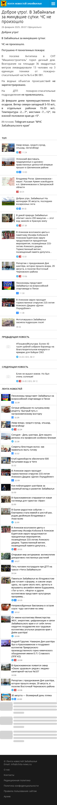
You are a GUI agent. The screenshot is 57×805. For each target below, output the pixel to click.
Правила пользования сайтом (20, 791)
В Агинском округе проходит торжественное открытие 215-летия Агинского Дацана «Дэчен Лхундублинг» (32, 473)
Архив (7, 796)
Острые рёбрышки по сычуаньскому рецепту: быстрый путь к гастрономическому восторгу (30, 411)
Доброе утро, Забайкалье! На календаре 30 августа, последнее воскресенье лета (34, 201)
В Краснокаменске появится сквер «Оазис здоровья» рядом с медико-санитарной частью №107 (30, 668)
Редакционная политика (17, 780)
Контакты (9, 774)
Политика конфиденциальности (21, 785)
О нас (7, 769)
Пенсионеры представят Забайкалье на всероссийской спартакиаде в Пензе (32, 286)
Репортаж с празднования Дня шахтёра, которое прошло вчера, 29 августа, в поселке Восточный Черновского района (33, 683)
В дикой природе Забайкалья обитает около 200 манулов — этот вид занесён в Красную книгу (35, 218)
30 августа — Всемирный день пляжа (31, 695)
